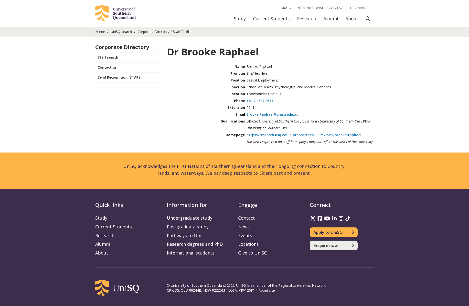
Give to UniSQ (252, 253)
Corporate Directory (153, 31)
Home (100, 31)
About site (267, 290)
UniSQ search (121, 31)
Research (306, 18)
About (351, 18)
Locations (248, 244)
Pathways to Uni (184, 235)
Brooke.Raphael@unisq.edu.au (272, 114)
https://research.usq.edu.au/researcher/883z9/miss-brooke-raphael (303, 135)
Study (240, 18)
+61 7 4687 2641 (259, 100)
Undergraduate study (189, 218)
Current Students (271, 18)
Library (284, 7)
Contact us (107, 67)
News (244, 227)
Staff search (108, 57)
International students (190, 253)
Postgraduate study (188, 227)
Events (245, 235)
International (310, 7)
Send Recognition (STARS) (119, 77)
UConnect (359, 7)
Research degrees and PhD (195, 244)
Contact (337, 7)
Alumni (330, 18)
